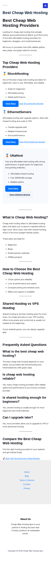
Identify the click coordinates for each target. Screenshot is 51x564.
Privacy (27, 488)
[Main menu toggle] (45, 5)
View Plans (10, 103)
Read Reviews (34, 458)
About (27, 472)
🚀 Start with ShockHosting (15, 458)
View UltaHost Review (19, 195)
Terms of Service (26, 480)
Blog (27, 476)
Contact (26, 484)
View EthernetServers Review (32, 142)
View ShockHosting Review (31, 103)
